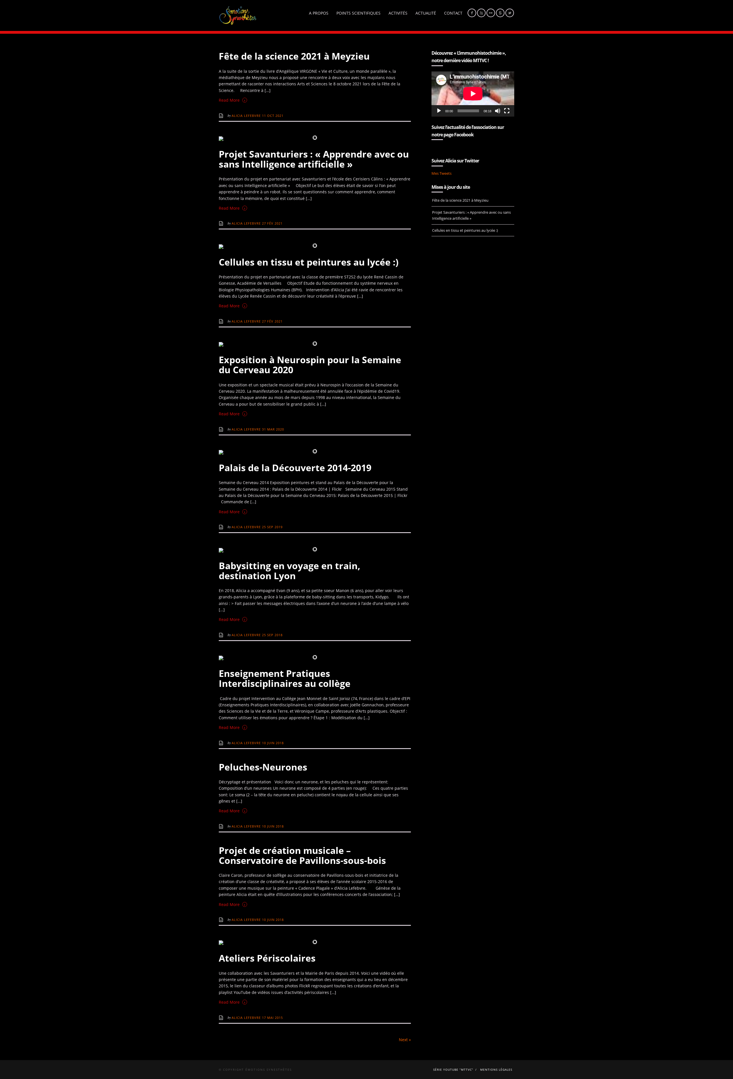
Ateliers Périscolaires (267, 958)
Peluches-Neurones (263, 767)
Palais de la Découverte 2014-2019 (295, 467)
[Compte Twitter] (510, 13)
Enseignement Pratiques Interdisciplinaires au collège (284, 678)
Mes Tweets (441, 173)
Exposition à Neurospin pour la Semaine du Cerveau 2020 (310, 364)
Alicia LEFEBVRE (247, 115)
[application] (472, 93)
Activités (398, 13)
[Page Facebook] (472, 13)
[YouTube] (481, 13)
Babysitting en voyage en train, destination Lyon (289, 570)
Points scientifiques (358, 13)
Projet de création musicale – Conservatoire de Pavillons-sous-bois (302, 855)
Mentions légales (496, 1070)
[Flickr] (491, 13)
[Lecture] (439, 111)
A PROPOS (318, 13)
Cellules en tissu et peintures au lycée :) (309, 262)
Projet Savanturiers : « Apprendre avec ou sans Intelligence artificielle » (314, 159)
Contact (453, 13)
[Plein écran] (507, 111)
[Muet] (498, 111)
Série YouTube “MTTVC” (453, 1070)
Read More (232, 100)
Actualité (425, 13)
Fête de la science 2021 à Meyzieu (294, 56)
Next (405, 1039)
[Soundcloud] (500, 13)
